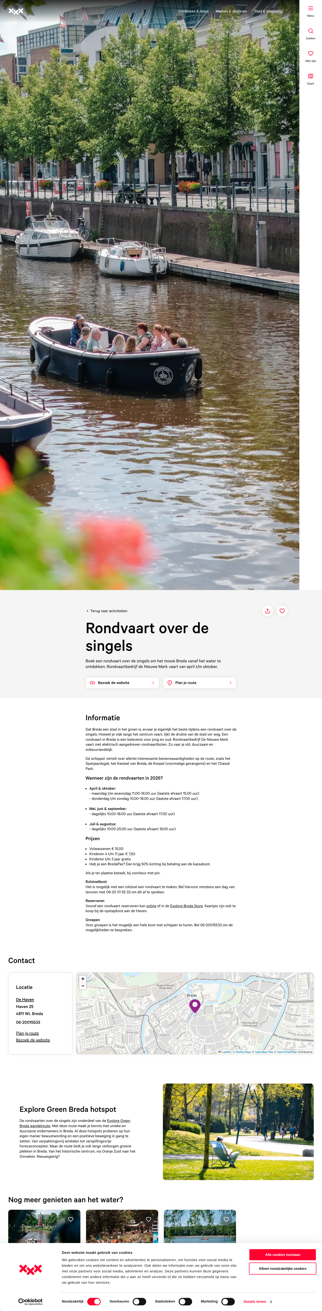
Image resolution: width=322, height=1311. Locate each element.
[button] (195, 1006)
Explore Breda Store (186, 905)
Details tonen (255, 1302)
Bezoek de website (33, 1040)
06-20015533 (28, 1022)
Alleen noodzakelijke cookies (282, 1268)
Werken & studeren (231, 11)
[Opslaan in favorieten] (282, 611)
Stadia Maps (243, 1052)
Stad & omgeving (268, 11)
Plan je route (27, 1033)
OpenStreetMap (287, 1052)
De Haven (25, 999)
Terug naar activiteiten (108, 610)
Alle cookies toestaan (282, 1255)
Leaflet (225, 1052)
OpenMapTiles (264, 1052)
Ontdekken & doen (193, 11)
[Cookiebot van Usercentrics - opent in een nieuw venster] (30, 1301)
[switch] (139, 1301)
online (151, 905)
